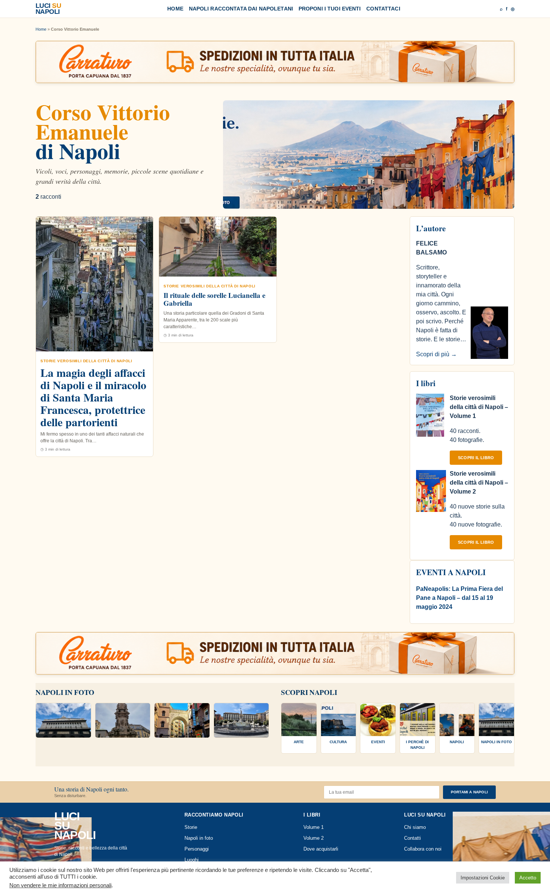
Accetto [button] (527, 878)
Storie (190, 827)
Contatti (412, 838)
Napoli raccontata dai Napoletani (241, 9)
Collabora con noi (422, 849)
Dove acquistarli (320, 849)
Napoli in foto (198, 838)
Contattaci (383, 9)
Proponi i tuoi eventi (330, 9)
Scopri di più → (436, 354)
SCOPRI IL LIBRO (476, 457)
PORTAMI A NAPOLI (469, 792)
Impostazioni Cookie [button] (483, 878)
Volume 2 (313, 838)
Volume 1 (313, 827)
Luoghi (191, 860)
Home (175, 9)
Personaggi (196, 849)
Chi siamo (415, 827)
